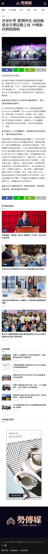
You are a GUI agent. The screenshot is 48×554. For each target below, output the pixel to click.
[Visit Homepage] (24, 3)
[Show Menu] (3, 3)
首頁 (3, 16)
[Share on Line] (18, 70)
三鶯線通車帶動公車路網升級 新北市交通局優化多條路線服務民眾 (29, 366)
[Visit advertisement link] (24, 465)
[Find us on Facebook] (2, 545)
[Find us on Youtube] (5, 545)
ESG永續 (12, 10)
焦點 (3, 10)
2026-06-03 (17, 400)
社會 (28, 10)
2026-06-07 (17, 410)
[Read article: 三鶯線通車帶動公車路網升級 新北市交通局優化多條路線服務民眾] (6, 367)
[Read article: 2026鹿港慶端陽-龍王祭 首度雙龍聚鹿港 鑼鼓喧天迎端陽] (6, 407)
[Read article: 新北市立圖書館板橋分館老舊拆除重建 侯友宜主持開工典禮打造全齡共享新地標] (24, 321)
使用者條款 (24, 550)
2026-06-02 (17, 390)
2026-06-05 (17, 360)
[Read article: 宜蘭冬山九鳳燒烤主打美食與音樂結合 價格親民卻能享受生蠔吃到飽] (6, 357)
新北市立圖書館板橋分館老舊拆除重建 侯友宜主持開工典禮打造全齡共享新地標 (24, 335)
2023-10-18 (6, 34)
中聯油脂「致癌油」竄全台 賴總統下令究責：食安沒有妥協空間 (24, 236)
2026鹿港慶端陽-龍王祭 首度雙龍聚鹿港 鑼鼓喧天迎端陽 (29, 406)
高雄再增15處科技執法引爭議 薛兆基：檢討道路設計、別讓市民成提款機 (29, 396)
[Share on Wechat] (30, 70)
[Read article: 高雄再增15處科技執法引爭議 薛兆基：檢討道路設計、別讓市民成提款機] (6, 397)
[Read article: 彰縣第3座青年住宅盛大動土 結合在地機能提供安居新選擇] (6, 377)
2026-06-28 (17, 370)
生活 (21, 10)
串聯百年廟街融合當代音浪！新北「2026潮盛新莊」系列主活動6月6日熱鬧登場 (29, 386)
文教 (43, 10)
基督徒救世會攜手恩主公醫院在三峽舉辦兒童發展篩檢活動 (24, 301)
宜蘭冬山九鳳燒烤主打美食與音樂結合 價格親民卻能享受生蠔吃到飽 (29, 356)
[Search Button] (45, 3)
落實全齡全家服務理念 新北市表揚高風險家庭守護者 (23, 269)
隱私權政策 (14, 550)
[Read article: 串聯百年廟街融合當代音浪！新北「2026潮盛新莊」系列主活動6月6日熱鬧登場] (6, 387)
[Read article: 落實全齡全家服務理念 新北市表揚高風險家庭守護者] (24, 256)
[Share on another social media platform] (41, 70)
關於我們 (5, 550)
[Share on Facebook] (7, 70)
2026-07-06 (6, 241)
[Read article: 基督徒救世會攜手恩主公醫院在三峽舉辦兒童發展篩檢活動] (24, 287)
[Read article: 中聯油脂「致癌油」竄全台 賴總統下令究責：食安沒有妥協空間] (24, 222)
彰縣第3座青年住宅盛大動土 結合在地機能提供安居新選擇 (29, 376)
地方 (35, 10)
